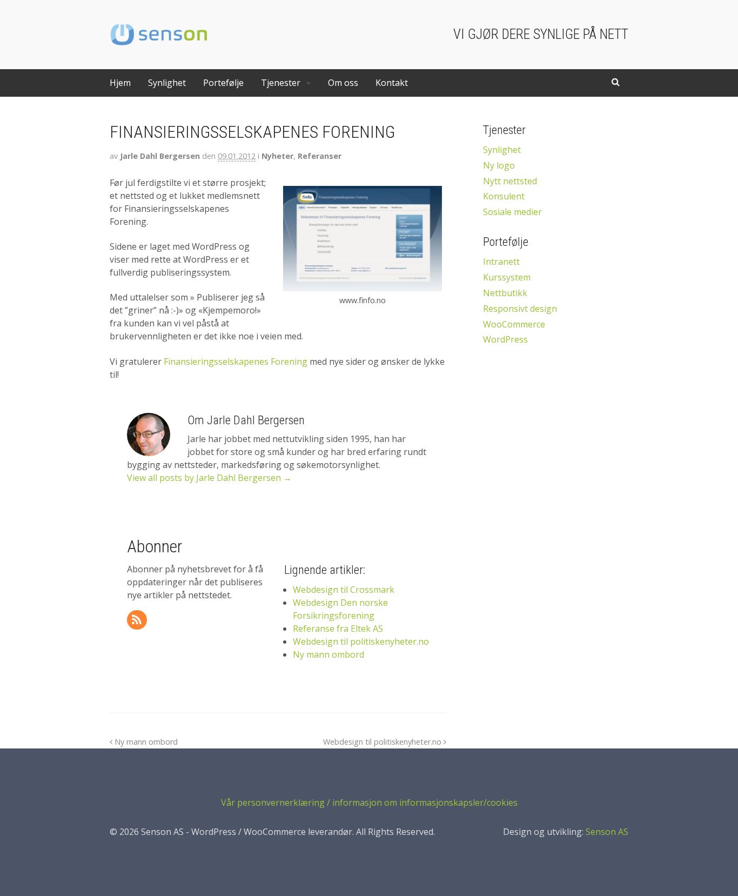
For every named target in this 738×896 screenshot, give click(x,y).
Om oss (343, 83)
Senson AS (607, 832)
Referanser (319, 156)
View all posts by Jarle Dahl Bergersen (209, 478)
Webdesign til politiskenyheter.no (383, 742)
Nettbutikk (505, 293)
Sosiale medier (512, 212)
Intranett (501, 262)
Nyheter (277, 156)
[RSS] (138, 620)
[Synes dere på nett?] (158, 43)
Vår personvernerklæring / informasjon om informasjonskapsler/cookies (369, 802)
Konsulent (504, 196)
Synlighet (167, 83)
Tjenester (280, 83)
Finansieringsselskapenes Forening (235, 361)
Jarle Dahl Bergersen (160, 156)
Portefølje (223, 83)
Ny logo (499, 165)
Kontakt (391, 83)
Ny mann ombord (145, 742)
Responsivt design (520, 309)
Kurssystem (507, 277)
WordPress (505, 339)
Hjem (120, 83)
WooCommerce (514, 324)
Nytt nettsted (510, 181)
